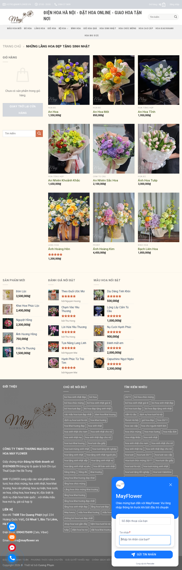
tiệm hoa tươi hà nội (101, 524)
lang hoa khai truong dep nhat (79, 478)
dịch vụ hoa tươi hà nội (75, 420)
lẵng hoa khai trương (74, 495)
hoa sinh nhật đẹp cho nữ (98, 437)
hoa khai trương (98, 420)
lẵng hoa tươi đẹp (100, 506)
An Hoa (53, 112)
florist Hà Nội (131, 420)
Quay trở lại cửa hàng (23, 110)
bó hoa (93, 397)
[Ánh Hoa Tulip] (158, 148)
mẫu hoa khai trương (88, 512)
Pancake (150, 564)
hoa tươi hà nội (132, 466)
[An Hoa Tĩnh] (158, 80)
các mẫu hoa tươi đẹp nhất (78, 414)
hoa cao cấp (131, 425)
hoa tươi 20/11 (144, 454)
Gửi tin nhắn (146, 554)
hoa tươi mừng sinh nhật (76, 449)
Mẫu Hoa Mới (14, 28)
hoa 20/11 (162, 420)
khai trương (96, 472)
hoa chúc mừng (133, 431)
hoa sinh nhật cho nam (75, 431)
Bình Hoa (76, 28)
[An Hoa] (69, 80)
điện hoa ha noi (80, 529)
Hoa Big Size (92, 35)
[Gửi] (176, 17)
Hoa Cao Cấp (146, 28)
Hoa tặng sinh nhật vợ (102, 460)
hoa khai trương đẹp (74, 425)
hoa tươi (129, 454)
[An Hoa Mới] (113, 80)
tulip (66, 529)
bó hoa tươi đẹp (72, 408)
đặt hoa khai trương (101, 529)
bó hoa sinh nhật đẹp (162, 403)
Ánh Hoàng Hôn (59, 249)
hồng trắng (69, 472)
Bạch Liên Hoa (148, 249)
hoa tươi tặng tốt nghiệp (104, 449)
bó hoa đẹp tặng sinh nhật (158, 408)
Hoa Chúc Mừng (127, 28)
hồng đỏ (83, 472)
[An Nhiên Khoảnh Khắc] (69, 148)
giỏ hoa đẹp (148, 420)
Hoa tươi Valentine (162, 472)
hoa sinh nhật (95, 425)
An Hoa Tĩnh (146, 112)
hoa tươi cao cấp (163, 454)
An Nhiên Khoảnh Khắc (64, 180)
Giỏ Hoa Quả (90, 28)
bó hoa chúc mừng (74, 403)
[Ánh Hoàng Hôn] (69, 217)
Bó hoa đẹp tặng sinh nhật (97, 408)
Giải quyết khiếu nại (77, 560)
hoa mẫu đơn (170, 431)
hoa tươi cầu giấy (96, 443)
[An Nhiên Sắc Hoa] (113, 148)
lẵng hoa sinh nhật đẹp (76, 506)
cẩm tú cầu (130, 414)
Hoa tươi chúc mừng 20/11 (138, 460)
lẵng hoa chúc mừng (74, 483)
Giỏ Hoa (51, 28)
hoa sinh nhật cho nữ (101, 431)
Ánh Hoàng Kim (103, 249)
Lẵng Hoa (39, 28)
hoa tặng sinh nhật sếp (76, 460)
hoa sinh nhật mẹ (73, 437)
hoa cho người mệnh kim (153, 425)
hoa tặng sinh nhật (73, 454)
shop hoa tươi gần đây (75, 524)
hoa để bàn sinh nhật (104, 466)
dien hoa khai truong (105, 414)
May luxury (69, 512)
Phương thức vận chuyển (47, 560)
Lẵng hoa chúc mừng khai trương (81, 489)
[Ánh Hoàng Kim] (113, 217)
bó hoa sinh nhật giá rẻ (98, 403)
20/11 (128, 397)
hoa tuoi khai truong (74, 443)
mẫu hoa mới (109, 512)
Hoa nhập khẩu (132, 437)
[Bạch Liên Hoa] (158, 217)
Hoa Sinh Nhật (108, 28)
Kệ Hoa (62, 28)
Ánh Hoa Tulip (147, 180)
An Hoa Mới (101, 112)
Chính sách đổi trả (103, 560)
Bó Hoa (28, 28)
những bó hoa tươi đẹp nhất (78, 518)
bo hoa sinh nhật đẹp (75, 397)
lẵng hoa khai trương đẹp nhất (79, 501)
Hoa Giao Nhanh (165, 28)
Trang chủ (12, 46)
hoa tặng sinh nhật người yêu (101, 454)
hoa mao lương (152, 431)
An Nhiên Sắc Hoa (105, 180)
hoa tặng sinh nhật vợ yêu (77, 466)
